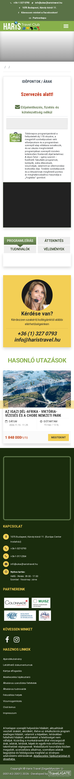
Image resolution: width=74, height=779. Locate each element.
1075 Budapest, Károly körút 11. (39, 7)
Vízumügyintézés (12, 701)
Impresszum (10, 713)
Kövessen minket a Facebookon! (39, 12)
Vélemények (54, 249)
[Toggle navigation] (66, 26)
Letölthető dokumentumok (17, 665)
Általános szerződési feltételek (20, 683)
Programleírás (20, 241)
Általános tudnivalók (14, 689)
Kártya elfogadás (12, 670)
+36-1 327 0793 (21, 2)
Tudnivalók (20, 249)
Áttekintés (54, 241)
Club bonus (9, 707)
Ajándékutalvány (12, 659)
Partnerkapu (39, 18)
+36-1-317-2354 (18, 556)
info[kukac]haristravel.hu (24, 564)
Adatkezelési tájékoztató (16, 677)
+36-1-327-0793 (18, 548)
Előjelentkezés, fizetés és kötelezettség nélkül (39, 109)
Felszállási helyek (12, 695)
